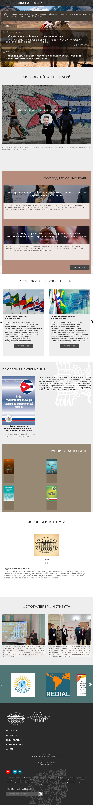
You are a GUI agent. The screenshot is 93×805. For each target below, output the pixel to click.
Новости (11, 735)
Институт (12, 731)
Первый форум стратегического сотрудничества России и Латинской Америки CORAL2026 (43, 57)
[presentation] (1, 684)
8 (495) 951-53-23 (46, 763)
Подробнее (23, 346)
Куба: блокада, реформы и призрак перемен (34, 36)
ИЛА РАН (25, 3)
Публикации (14, 740)
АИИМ (9, 749)
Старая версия (36, 3)
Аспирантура (14, 745)
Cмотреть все (80, 267)
